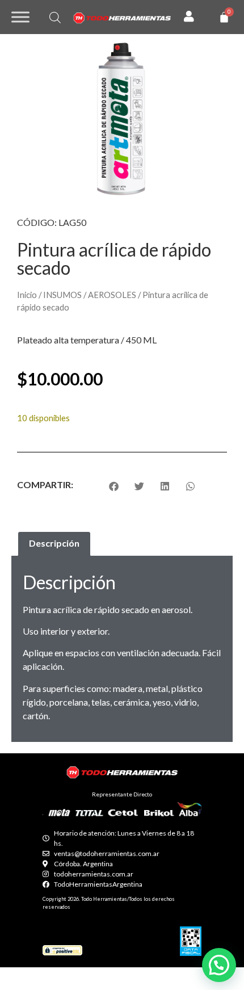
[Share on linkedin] (165, 486)
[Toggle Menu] (20, 16)
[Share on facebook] (114, 486)
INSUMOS (62, 295)
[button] (219, 965)
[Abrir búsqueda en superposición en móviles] (55, 17)
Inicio (27, 295)
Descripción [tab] (54, 543)
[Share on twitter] (139, 486)
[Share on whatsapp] (190, 486)
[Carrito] (224, 17)
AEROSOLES (112, 295)
